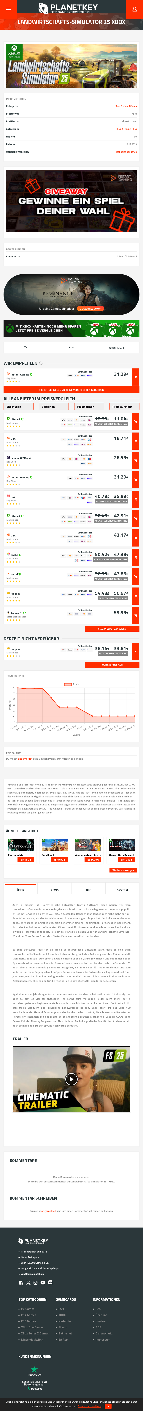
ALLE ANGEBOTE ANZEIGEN (112, 629)
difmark (15, 419)
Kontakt (101, 1321)
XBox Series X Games (35, 1333)
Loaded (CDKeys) (20, 457)
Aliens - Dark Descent (121, 855)
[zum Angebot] (135, 377)
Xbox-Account (123, 129)
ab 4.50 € (26, 860)
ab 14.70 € (93, 860)
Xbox (134, 129)
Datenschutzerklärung (90, 1406)
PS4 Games (28, 1314)
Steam (62, 1327)
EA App (63, 1339)
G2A (12, 438)
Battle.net (65, 1333)
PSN (61, 1308)
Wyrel (14, 574)
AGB (98, 1327)
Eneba (14, 554)
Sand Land (48, 855)
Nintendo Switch (32, 1339)
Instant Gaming (20, 374)
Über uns (101, 1314)
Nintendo (64, 1321)
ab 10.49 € (126, 860)
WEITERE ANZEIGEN (112, 664)
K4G (12, 496)
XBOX (62, 1314)
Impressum (103, 1339)
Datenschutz (104, 1333)
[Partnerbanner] (71, 201)
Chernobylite (15, 855)
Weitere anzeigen (123, 870)
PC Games (27, 1308)
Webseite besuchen (126, 152)
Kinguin (15, 593)
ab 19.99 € (59, 860)
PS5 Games (28, 1321)
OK (108, 1406)
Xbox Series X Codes (126, 106)
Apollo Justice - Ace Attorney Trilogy (88, 855)
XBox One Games (32, 1327)
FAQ (98, 1308)
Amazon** (16, 612)
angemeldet (25, 759)
